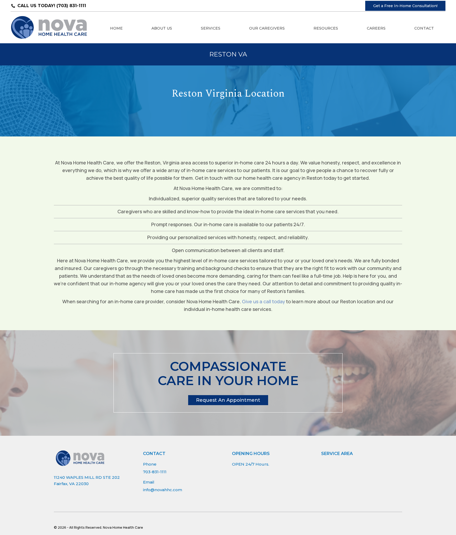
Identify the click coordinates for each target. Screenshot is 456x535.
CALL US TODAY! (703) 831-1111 (51, 5)
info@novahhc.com (162, 489)
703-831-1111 (155, 471)
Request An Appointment (228, 400)
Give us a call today (263, 301)
